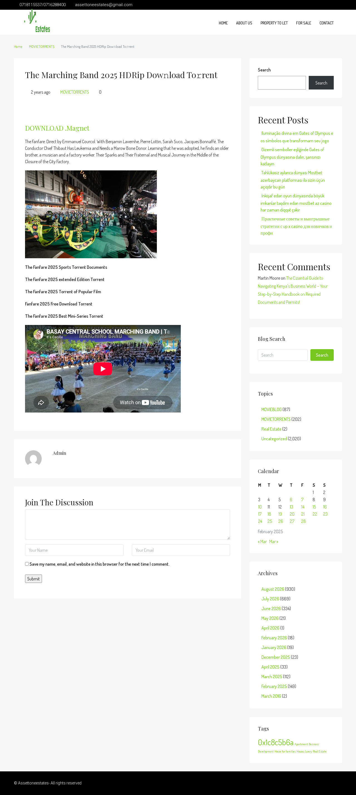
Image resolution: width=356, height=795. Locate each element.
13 (291, 507)
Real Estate (271, 429)
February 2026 (274, 637)
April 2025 (270, 667)
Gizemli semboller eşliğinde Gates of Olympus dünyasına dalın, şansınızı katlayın (292, 157)
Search (264, 70)
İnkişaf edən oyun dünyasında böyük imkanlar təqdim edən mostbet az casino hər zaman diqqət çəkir (296, 203)
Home (223, 23)
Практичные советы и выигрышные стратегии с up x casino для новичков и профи (296, 226)
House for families (285, 751)
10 (260, 507)
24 (260, 521)
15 (314, 507)
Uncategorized (274, 438)
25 (270, 521)
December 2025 (275, 657)
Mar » (273, 541)
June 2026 (271, 608)
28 (303, 521)
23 (325, 514)
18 (269, 514)
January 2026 (273, 647)
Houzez (300, 751)
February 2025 (274, 686)
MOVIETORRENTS (41, 46)
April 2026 (270, 628)
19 (280, 514)
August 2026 (272, 589)
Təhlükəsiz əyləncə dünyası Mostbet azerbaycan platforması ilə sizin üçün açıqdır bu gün (293, 180)
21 (303, 514)
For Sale (303, 23)
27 (292, 521)
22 (315, 514)
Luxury (308, 751)
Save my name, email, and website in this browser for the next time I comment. (99, 564)
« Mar (262, 541)
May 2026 (270, 618)
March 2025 (271, 676)
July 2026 (270, 599)
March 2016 (271, 696)
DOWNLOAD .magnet (57, 127)
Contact (327, 23)
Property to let (274, 23)
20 (292, 514)
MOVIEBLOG (271, 409)
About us (244, 23)
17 (259, 514)
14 (302, 507)
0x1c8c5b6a (276, 742)
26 (280, 521)
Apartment (301, 744)
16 (325, 507)
